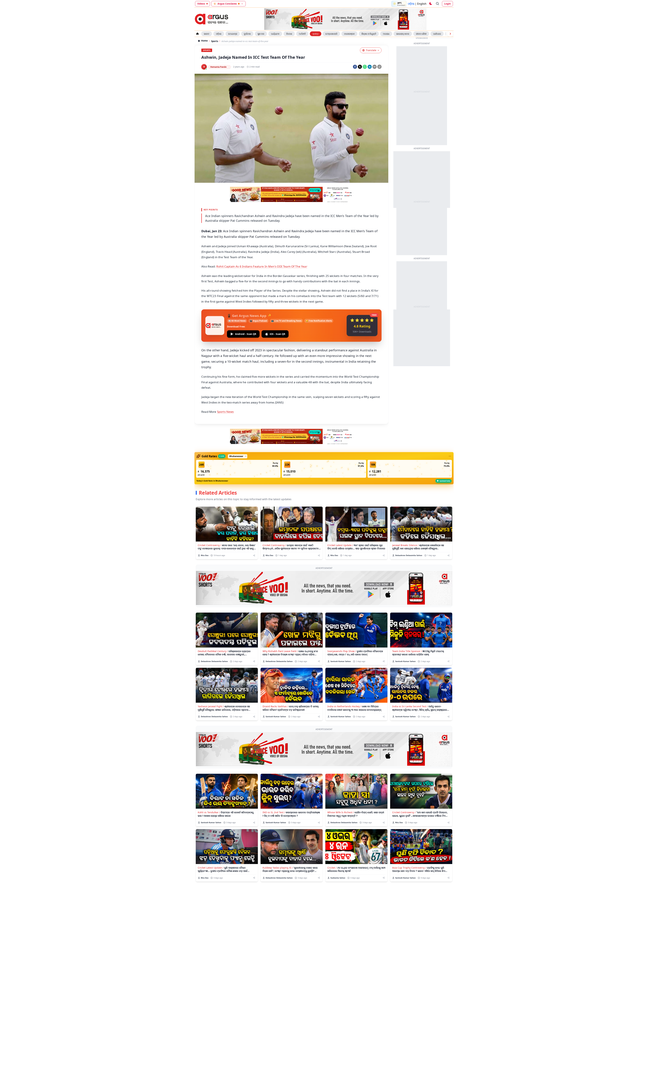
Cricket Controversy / (209, 545)
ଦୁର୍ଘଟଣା (247, 33)
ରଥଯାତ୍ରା (232, 33)
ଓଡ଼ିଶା (218, 33)
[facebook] (355, 67)
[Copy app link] (379, 67)
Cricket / (332, 867)
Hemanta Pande (218, 66)
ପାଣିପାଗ (437, 33)
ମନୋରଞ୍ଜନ (349, 33)
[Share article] (254, 555)
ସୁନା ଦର (261, 33)
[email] (374, 67)
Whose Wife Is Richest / (340, 812)
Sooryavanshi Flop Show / (341, 651)
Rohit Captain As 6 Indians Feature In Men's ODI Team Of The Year (261, 266)
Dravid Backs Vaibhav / (275, 706)
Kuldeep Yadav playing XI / (278, 867)
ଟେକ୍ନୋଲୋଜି (331, 33)
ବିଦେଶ (289, 33)
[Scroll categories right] (450, 34)
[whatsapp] (365, 67)
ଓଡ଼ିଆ (411, 4)
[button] (238, 469)
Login (447, 3)
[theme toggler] (430, 3)
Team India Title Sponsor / (407, 651)
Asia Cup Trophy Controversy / (409, 867)
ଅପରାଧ (386, 33)
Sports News (225, 412)
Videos (201, 3)
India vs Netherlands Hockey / (344, 706)
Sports (214, 41)
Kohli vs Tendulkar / (209, 812)
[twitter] (360, 67)
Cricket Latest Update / (340, 545)
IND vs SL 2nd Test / (274, 812)
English (421, 4)
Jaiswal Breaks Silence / (405, 545)
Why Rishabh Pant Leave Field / (280, 651)
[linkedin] (370, 67)
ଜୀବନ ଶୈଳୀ (421, 33)
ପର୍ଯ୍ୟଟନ (275, 33)
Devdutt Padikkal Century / (213, 651)
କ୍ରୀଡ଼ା (316, 33)
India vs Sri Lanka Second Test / (410, 706)
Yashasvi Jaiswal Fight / (211, 706)
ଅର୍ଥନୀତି (302, 33)
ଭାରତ (206, 33)
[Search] (438, 4)
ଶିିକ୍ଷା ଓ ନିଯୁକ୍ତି (368, 33)
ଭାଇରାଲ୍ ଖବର (402, 33)
